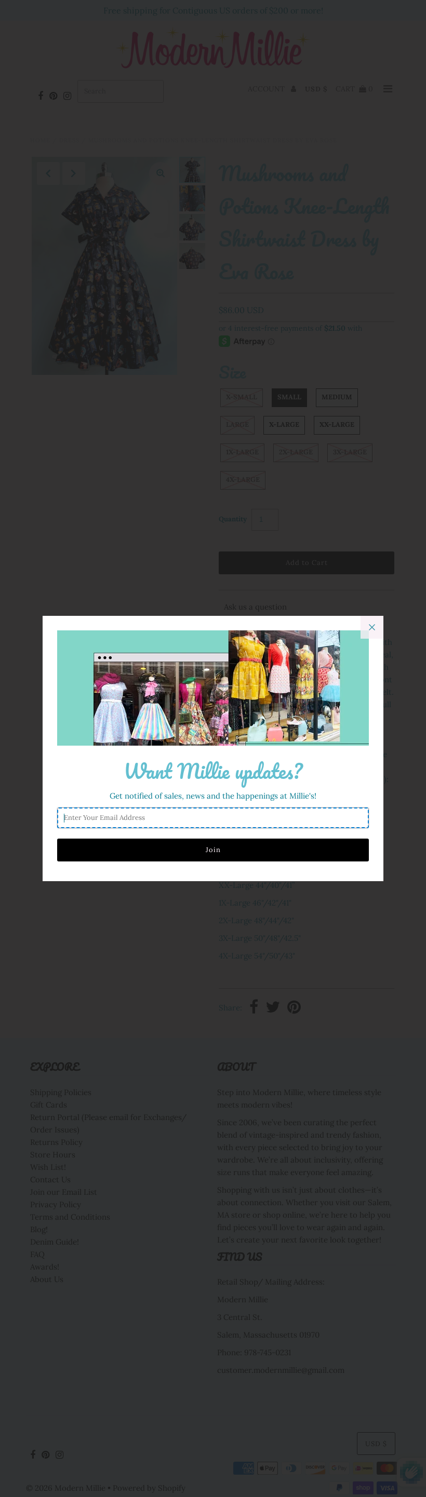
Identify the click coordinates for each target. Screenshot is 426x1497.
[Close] (372, 627)
